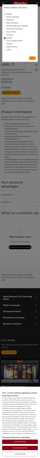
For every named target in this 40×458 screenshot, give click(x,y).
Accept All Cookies (20, 441)
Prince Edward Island (14, 41)
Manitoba (10, 20)
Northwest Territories (15, 29)
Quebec (10, 44)
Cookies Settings (20, 454)
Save (32, 58)
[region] (20, 422)
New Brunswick (13, 23)
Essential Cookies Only (20, 448)
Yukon (9, 50)
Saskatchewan (12, 47)
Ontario (9, 38)
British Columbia (13, 17)
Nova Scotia (11, 32)
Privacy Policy (15, 437)
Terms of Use (6, 437)
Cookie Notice (25, 437)
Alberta (9, 14)
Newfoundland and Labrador (17, 26)
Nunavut (10, 35)
